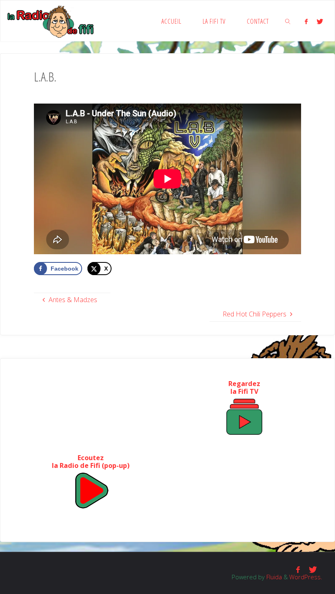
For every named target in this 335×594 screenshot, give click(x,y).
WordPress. (305, 577)
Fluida (273, 577)
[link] (288, 20)
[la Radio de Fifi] (51, 20)
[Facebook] (306, 21)
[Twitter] (320, 21)
